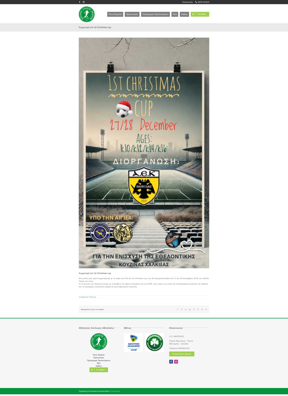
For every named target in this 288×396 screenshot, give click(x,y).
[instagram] (84, 2)
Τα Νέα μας (92, 297)
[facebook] (80, 2)
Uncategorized (83, 297)
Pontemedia (115, 391)
